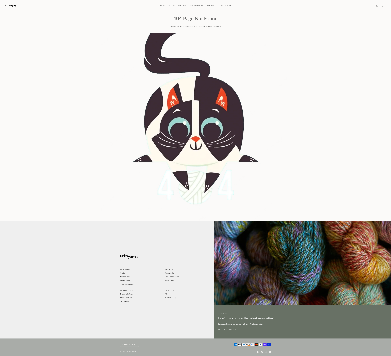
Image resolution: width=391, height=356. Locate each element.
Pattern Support (170, 280)
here (203, 26)
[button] (162, 6)
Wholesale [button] (169, 290)
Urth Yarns (127, 352)
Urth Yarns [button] (125, 269)
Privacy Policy (125, 277)
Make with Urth (126, 297)
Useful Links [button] (170, 269)
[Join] (384, 329)
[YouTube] (270, 352)
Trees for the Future (172, 277)
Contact (123, 273)
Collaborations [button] (127, 290)
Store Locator (169, 273)
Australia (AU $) (128, 344)
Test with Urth (125, 301)
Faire (166, 294)
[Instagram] (266, 352)
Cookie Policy (125, 280)
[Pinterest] (262, 352)
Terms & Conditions (127, 284)
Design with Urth (126, 294)
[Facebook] (258, 352)
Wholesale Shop (170, 297)
